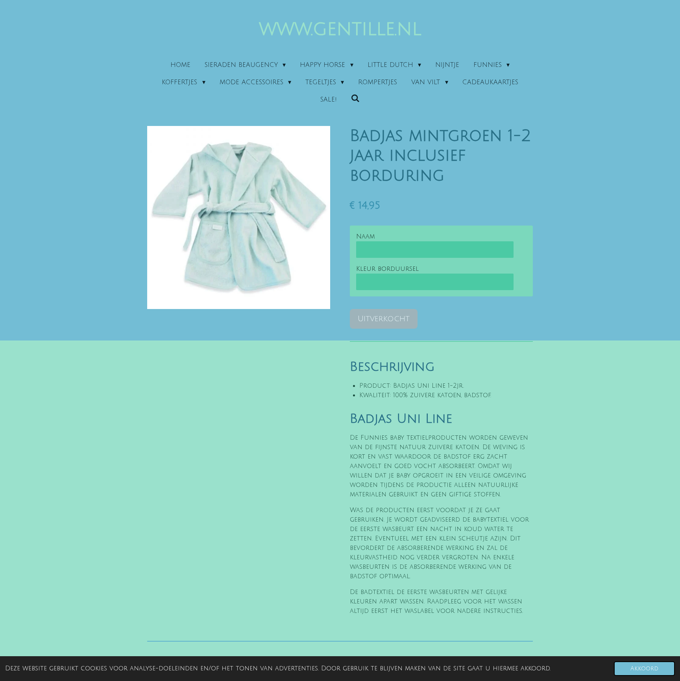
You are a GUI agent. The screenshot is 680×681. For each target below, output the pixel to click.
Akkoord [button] (644, 669)
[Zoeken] (355, 98)
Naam (365, 236)
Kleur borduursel (387, 268)
